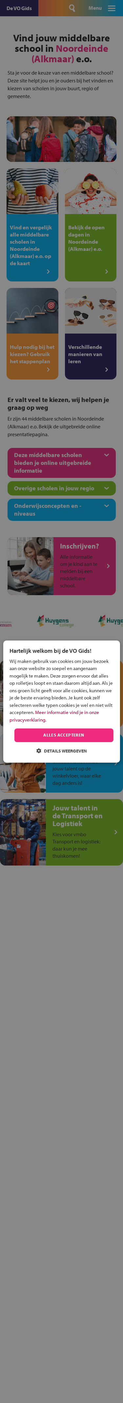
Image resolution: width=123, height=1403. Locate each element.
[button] (61, 750)
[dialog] (61, 701)
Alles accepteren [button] (63, 735)
